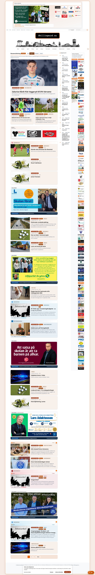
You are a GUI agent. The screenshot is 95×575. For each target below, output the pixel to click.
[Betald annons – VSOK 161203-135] (81, 305)
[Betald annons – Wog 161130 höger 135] (81, 232)
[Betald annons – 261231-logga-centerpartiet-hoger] (81, 262)
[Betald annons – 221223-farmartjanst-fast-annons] (81, 94)
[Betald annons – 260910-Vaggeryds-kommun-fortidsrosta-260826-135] (75, 89)
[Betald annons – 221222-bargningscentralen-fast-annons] (81, 204)
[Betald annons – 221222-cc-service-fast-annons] (81, 210)
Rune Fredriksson (65, 65)
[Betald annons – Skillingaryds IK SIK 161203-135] (49, 133)
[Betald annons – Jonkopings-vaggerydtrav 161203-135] (34, 133)
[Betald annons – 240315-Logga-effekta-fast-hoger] (81, 122)
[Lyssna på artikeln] (56, 443)
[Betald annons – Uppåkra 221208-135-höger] (81, 235)
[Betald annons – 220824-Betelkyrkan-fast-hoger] (81, 194)
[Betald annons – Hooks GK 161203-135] (81, 288)
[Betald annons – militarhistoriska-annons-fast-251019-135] (81, 326)
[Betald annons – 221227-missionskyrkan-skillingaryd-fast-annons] (81, 191)
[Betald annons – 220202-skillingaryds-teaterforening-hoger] (81, 353)
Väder (7, 29)
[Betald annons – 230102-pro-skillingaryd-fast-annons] (81, 346)
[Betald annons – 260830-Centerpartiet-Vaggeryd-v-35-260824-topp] (34, 14)
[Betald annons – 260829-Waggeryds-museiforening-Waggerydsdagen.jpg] (75, 65)
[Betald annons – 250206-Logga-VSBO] (81, 168)
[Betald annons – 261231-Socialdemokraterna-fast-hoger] (81, 248)
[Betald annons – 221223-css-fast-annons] (81, 109)
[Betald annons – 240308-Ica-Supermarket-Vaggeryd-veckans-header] (78, 8)
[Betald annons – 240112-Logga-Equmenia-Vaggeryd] (81, 186)
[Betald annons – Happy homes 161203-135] (81, 127)
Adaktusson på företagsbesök (65, 104)
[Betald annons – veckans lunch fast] (81, 72)
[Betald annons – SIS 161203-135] (18, 133)
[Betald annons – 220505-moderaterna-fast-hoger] (81, 270)
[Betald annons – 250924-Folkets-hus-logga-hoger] (81, 149)
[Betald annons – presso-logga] (81, 215)
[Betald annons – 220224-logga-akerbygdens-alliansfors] (81, 189)
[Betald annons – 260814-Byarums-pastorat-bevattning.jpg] (75, 98)
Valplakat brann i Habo (65, 110)
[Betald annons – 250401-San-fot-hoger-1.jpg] (81, 106)
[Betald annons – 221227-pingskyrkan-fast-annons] (81, 183)
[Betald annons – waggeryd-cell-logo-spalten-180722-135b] (81, 238)
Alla (28, 53)
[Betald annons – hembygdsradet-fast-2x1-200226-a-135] (81, 363)
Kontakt (32, 29)
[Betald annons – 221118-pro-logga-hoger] (81, 340)
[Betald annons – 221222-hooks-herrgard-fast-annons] (81, 69)
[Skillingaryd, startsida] (47, 36)
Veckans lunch (23, 29)
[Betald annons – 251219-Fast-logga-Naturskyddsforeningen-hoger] (81, 357)
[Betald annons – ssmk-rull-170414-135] (81, 292)
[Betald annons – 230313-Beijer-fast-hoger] (81, 133)
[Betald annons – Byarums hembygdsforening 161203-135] (81, 336)
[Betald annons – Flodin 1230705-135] (81, 158)
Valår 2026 (18, 29)
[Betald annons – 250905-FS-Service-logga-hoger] (58, 11)
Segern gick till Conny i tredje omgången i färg (65, 59)
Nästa (38, 556)
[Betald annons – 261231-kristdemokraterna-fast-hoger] (81, 277)
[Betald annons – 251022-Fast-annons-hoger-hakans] (81, 81)
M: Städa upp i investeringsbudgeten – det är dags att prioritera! (66, 97)
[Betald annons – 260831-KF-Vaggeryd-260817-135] (75, 83)
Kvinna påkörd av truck (65, 144)
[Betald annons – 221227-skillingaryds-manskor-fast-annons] (81, 350)
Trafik (10, 29)
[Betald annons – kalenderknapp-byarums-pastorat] (71, 16)
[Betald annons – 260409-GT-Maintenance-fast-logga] (81, 97)
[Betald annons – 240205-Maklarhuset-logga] (81, 163)
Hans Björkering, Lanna (65, 115)
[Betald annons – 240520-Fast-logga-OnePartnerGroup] (64, 7)
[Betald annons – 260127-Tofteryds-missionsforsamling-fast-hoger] (81, 198)
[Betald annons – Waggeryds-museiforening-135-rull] (81, 330)
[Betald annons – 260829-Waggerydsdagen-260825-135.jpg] (75, 73)
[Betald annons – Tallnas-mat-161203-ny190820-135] (81, 75)
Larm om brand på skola (65, 82)
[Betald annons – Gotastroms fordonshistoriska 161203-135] (81, 343)
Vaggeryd (32, 53)
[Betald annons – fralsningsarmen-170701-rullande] (81, 180)
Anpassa (51, 572)
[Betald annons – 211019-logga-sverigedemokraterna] (81, 256)
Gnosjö (41, 53)
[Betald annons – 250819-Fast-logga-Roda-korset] (81, 139)
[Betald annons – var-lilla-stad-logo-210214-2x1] (64, 12)
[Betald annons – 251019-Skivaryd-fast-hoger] (81, 320)
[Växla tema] (88, 49)
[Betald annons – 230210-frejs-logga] (81, 153)
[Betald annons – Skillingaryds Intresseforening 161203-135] (81, 333)
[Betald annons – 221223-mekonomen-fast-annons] (81, 207)
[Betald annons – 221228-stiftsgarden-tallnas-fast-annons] (71, 8)
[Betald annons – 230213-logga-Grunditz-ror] (81, 116)
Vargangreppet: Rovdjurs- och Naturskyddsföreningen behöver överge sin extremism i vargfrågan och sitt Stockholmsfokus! (66, 137)
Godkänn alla (67, 572)
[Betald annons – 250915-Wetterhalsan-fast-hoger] (58, 16)
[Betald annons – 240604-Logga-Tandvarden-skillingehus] (81, 90)
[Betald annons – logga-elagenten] (64, 16)
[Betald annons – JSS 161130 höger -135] (81, 219)
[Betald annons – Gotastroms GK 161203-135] (81, 295)
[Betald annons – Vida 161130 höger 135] (81, 225)
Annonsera (28, 29)
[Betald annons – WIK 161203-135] (81, 308)
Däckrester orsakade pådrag (66, 76)
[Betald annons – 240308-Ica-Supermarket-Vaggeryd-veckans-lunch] (81, 65)
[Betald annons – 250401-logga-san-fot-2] (81, 85)
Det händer (14, 29)
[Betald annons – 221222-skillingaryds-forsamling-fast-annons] (78, 11)
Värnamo (37, 53)
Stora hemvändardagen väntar (65, 125)
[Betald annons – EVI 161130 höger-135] (81, 241)
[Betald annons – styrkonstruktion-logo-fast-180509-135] (81, 222)
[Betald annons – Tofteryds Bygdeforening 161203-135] (81, 323)
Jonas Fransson (65, 70)
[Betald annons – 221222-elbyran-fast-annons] (71, 11)
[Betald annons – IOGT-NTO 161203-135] (81, 359)
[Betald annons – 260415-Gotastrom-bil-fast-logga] (58, 7)
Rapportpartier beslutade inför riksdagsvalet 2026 (65, 89)
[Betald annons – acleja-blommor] (81, 136)
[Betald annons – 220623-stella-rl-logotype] (81, 161)
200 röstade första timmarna (65, 120)
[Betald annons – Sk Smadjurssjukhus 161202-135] (81, 119)
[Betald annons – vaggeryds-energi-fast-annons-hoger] (81, 368)
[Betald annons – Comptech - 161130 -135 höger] (81, 229)
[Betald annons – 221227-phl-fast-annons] (78, 15)
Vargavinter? (64, 129)
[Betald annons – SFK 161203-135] (81, 302)
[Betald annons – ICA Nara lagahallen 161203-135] (81, 62)
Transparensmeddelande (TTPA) (19, 26)
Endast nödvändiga (59, 572)
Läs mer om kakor (27, 572)
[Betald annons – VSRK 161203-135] (81, 298)
